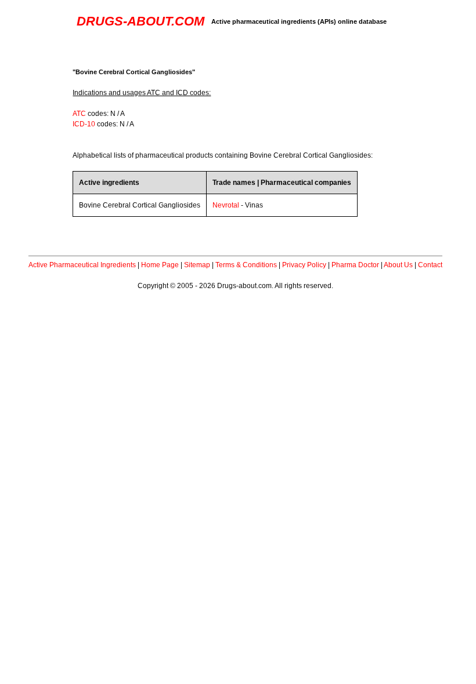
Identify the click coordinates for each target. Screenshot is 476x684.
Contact (430, 265)
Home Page (160, 265)
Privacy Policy (304, 265)
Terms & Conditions (246, 265)
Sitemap (197, 265)
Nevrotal (225, 205)
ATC (79, 114)
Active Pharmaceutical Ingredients (82, 265)
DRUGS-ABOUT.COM (140, 21)
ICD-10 (84, 124)
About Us (398, 265)
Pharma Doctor (355, 265)
